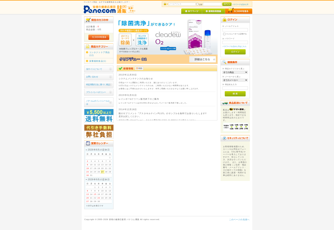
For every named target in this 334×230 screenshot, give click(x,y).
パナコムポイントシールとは (98, 102)
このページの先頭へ (239, 219)
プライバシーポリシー (96, 92)
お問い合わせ (92, 77)
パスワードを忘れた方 (240, 4)
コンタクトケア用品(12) (99, 53)
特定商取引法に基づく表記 (98, 84)
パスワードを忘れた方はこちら (234, 46)
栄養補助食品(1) (97, 61)
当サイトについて (94, 69)
